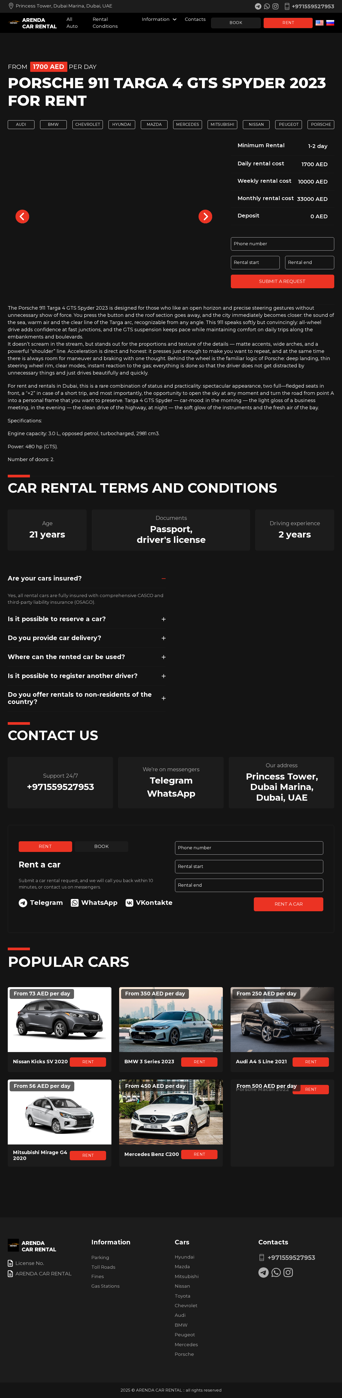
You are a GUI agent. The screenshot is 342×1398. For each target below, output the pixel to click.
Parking (100, 1257)
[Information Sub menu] (174, 19)
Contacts (195, 19)
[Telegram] (263, 1272)
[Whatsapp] (276, 1272)
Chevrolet (87, 124)
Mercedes (187, 124)
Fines (97, 1276)
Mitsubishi (222, 124)
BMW (53, 124)
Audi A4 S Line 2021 (261, 1062)
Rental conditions (105, 23)
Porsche (321, 124)
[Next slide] (205, 216)
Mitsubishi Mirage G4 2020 (40, 1155)
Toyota (183, 1296)
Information (156, 19)
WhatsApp (171, 793)
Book (236, 22)
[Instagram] (288, 1272)
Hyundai (121, 124)
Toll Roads (103, 1267)
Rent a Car (289, 904)
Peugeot (288, 124)
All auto (72, 23)
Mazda (154, 124)
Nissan (256, 124)
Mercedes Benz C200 (152, 1154)
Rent (288, 22)
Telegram (171, 780)
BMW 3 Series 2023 (149, 1062)
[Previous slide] (22, 216)
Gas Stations (105, 1286)
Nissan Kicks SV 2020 (40, 1062)
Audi (21, 124)
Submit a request (282, 281)
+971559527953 (60, 786)
